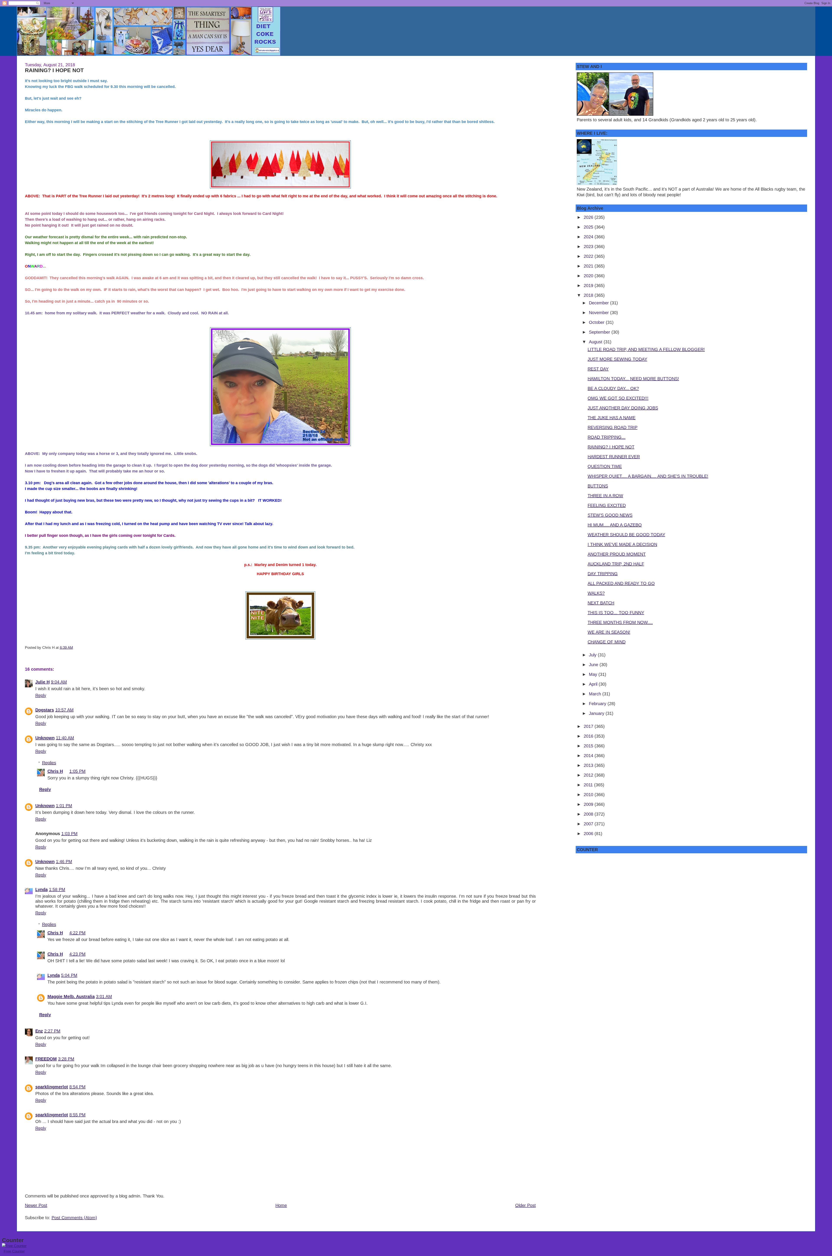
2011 (589, 784)
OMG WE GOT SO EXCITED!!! (618, 398)
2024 (589, 236)
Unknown (45, 737)
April (594, 684)
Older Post (525, 1205)
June (594, 664)
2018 (589, 295)
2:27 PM (52, 1031)
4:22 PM (77, 932)
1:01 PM (64, 805)
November (599, 312)
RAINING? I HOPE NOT (54, 70)
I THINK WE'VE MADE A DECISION (622, 544)
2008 (589, 814)
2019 (589, 285)
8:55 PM (77, 1114)
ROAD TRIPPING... (607, 437)
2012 (589, 775)
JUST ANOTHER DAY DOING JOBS (623, 408)
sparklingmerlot (51, 1086)
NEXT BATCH (601, 602)
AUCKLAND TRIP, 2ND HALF (616, 563)
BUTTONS (598, 486)
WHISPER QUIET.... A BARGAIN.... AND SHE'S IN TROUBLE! (648, 476)
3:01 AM (104, 996)
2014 (589, 755)
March (595, 693)
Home (281, 1205)
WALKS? (596, 593)
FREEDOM (46, 1058)
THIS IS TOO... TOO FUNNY (616, 612)
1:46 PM (64, 861)
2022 (589, 256)
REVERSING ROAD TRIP (612, 427)
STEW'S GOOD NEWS (610, 515)
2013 (589, 765)
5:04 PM (69, 975)
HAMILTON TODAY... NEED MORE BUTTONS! (633, 378)
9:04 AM (59, 682)
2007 (589, 823)
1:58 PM (57, 889)
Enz (39, 1031)
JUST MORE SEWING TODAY (617, 359)
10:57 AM (64, 710)
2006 (589, 833)
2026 (589, 217)
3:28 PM (66, 1058)
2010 (589, 794)
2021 (589, 266)
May (593, 674)
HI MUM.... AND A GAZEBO (615, 525)
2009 (589, 804)
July (593, 654)
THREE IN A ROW (605, 495)
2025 (589, 227)
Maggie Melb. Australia (71, 996)
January (597, 713)
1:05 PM (77, 771)
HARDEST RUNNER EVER (614, 456)
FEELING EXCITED (607, 505)
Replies (49, 762)
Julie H (42, 682)
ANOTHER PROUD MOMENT (617, 554)
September (600, 332)
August (596, 341)
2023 (589, 246)
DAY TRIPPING (603, 573)
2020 (589, 275)
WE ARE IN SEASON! (609, 632)
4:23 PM (77, 954)
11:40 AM (65, 737)
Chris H (55, 771)
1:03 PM (69, 833)
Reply (40, 695)
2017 (589, 726)
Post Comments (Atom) (74, 1217)
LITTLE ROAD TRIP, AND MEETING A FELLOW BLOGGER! (646, 349)
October (597, 322)
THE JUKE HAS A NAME (611, 417)
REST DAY (598, 369)
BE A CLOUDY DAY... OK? (613, 388)
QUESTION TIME (605, 466)
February (598, 703)
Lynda (41, 889)
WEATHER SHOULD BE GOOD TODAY (626, 534)
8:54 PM (77, 1086)
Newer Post (36, 1205)
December (599, 302)
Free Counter (14, 1251)
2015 (589, 745)
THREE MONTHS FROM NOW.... (620, 622)
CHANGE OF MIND (607, 641)
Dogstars (44, 710)
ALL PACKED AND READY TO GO (621, 583)
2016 (589, 736)
